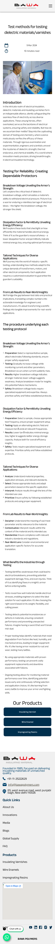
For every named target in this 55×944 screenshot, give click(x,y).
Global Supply (11, 838)
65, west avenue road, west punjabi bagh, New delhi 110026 (30, 791)
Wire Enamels (11, 869)
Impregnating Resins (15, 877)
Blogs (6, 830)
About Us (8, 807)
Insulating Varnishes (15, 861)
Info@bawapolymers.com (23, 784)
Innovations (10, 814)
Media (6, 822)
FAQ (5, 846)
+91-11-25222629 (17, 778)
